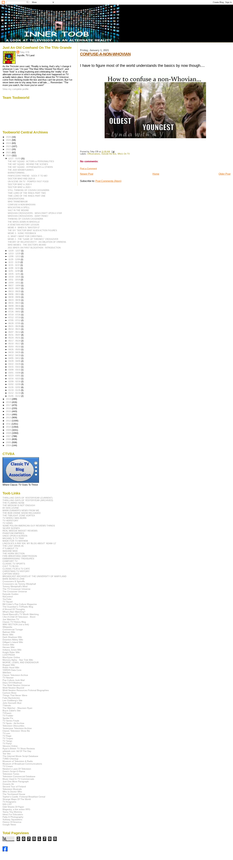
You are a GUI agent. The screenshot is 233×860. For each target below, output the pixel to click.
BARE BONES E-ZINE (14, 579)
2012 (9, 420)
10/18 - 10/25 (14, 277)
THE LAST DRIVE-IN (13, 546)
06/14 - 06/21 (14, 329)
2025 (9, 140)
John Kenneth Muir (12, 703)
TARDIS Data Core (12, 670)
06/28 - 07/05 (14, 323)
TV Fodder (8, 715)
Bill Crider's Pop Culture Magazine (20, 604)
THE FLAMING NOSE (13, 503)
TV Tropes (8, 738)
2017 (9, 405)
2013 (9, 417)
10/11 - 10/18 (14, 279)
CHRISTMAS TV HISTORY (16, 571)
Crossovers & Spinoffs (14, 581)
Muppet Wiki (9, 665)
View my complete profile (16, 89)
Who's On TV (124, 154)
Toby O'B (24, 52)
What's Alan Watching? (14, 611)
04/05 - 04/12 (14, 358)
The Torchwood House (14, 794)
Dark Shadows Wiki (12, 637)
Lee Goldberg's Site (12, 700)
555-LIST (7, 804)
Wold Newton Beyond (13, 687)
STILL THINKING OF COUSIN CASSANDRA (28, 190)
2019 (9, 399)
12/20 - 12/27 (14, 251)
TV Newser (8, 677)
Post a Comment (88, 168)
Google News (9, 824)
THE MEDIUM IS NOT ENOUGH (19, 505)
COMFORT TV (10, 561)
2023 (9, 146)
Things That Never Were (15, 695)
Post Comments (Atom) (108, 181)
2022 (9, 149)
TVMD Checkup (10, 758)
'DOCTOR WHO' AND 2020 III (21, 178)
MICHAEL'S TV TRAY (13, 538)
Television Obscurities (13, 725)
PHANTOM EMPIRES (13, 533)
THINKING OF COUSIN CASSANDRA (25, 219)
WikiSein (7, 672)
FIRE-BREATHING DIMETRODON (20, 556)
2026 (9, 137)
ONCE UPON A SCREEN (15, 535)
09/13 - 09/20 (14, 291)
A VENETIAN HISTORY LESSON (23, 225)
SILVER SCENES (11, 528)
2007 (9, 436)
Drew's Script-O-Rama (14, 771)
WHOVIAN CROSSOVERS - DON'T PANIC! (28, 216)
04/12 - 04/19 (14, 355)
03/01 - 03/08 (14, 373)
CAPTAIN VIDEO (11, 573)
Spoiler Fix (8, 718)
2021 (9, 152)
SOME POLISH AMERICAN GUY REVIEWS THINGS (29, 525)
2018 (9, 402)
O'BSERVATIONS (16, 199)
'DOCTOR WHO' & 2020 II (20, 184)
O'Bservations (93, 154)
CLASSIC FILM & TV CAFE (16, 568)
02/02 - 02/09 (14, 384)
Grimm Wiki (8, 644)
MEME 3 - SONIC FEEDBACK (22, 233)
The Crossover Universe (15, 591)
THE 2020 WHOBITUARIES (21, 170)
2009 (9, 430)
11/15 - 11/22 (14, 265)
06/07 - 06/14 (14, 332)
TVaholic (7, 705)
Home (155, 174)
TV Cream (8, 766)
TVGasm (7, 713)
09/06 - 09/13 (14, 294)
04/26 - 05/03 (14, 349)
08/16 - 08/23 (14, 303)
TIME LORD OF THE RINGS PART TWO (27, 193)
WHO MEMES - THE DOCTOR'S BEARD (27, 245)
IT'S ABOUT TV (10, 548)
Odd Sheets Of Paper (13, 807)
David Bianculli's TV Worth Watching (21, 614)
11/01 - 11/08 (14, 271)
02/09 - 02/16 (14, 381)
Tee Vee (7, 753)
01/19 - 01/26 (14, 390)
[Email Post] (112, 152)
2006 (9, 439)
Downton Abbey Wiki (13, 639)
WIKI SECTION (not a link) (16, 624)
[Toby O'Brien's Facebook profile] (5, 850)
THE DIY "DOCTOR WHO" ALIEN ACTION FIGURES (32, 230)
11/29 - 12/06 (14, 259)
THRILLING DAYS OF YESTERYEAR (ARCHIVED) (28, 500)
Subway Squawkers (12, 819)
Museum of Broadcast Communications (22, 763)
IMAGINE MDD (10, 551)
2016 (9, 408)
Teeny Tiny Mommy (12, 812)
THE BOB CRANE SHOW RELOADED (22, 513)
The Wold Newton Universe (16, 685)
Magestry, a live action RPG (16, 809)
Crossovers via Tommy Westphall (19, 584)
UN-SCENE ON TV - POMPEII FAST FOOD (28, 181)
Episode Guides (10, 594)
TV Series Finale (11, 720)
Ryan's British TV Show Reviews (19, 748)
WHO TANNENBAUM (18, 201)
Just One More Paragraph (16, 781)
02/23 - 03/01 (14, 375)
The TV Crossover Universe (16, 589)
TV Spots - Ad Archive (13, 723)
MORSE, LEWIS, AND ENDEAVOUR (21, 662)
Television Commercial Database (19, 776)
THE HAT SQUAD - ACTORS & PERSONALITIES (31, 161)
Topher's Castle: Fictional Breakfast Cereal (24, 796)
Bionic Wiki (8, 634)
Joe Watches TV (11, 619)
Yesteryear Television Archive (17, 728)
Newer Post (86, 174)
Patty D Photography (13, 817)
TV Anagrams (9, 801)
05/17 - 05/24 (14, 341)
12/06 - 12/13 (14, 256)
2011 (8, 424)
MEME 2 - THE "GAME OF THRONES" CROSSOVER (33, 239)
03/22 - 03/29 (14, 364)
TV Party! (7, 743)
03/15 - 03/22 (14, 367)
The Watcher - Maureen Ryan (17, 708)
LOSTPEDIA (9, 655)
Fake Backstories (11, 698)
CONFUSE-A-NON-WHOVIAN (105, 54)
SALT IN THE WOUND (18, 210)
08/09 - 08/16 (14, 306)
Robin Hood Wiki (11, 667)
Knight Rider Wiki (11, 652)
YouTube (7, 599)
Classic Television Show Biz (16, 731)
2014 (9, 414)
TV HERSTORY (10, 520)
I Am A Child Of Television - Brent (19, 617)
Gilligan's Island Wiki (13, 642)
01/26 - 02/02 (14, 387)
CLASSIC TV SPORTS (14, 563)
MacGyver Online (11, 657)
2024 (9, 143)
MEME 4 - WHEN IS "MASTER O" (24, 227)
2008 (9, 433)
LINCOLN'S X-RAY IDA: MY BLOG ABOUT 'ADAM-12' (29, 543)
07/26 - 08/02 (14, 311)
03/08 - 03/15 (14, 370)
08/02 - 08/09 (14, 309)
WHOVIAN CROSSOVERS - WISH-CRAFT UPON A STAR (35, 213)
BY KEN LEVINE (11, 508)
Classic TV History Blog (14, 622)
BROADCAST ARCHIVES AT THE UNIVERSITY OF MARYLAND (34, 576)
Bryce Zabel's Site (12, 710)
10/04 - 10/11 (14, 282)
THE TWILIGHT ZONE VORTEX (19, 515)
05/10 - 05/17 (14, 343)
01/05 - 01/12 (14, 396)
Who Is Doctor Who (12, 791)
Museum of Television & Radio (18, 761)
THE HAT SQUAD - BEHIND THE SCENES (28, 164)
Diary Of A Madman (12, 682)
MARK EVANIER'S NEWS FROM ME (21, 510)
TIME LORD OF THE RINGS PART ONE (26, 196)
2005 (9, 442)
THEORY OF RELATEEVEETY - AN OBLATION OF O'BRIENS (37, 242)
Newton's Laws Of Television (17, 769)
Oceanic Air (8, 784)
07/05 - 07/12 (14, 320)
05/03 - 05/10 (14, 346)
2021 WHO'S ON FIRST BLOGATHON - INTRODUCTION (34, 248)
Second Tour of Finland (14, 786)
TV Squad (8, 601)
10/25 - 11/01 (14, 274)
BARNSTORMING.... (17, 173)
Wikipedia (7, 627)
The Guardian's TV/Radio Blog (18, 606)
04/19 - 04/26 (14, 352)
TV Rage (7, 736)
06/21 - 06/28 (14, 326)
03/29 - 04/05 (14, 361)
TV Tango (7, 741)
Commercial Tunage (13, 629)
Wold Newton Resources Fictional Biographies (26, 690)
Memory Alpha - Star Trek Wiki (18, 660)
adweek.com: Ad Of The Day (17, 751)
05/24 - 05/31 (14, 338)
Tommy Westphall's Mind (15, 586)
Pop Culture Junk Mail (14, 680)
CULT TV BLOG (11, 566)
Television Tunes (11, 774)
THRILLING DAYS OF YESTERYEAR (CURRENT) (28, 497)
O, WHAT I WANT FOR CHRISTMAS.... (26, 236)
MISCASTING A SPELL (19, 207)
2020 (9, 155)
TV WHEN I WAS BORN (14, 518)
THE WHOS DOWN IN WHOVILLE (24, 222)
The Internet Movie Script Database (20, 756)
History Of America (12, 822)
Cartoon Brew (9, 693)
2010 (9, 427)
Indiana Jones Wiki (12, 649)
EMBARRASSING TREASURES (18, 558)
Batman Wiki (9, 632)
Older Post (224, 174)
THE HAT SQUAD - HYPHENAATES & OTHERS (30, 167)
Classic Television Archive (15, 675)
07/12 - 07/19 (14, 317)
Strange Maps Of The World (17, 799)
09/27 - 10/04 (14, 285)
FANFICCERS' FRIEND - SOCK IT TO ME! (28, 176)
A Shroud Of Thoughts (14, 609)
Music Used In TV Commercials (18, 779)
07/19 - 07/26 (14, 314)
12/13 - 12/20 (14, 253)
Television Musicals (12, 789)
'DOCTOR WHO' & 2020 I (19, 187)
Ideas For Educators (13, 814)
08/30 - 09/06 (14, 297)
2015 (9, 411)
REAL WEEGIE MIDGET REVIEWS (20, 530)
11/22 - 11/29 (14, 262)
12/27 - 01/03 (14, 158)
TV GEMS (8, 523)
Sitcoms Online (10, 746)
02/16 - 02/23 (14, 378)
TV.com (6, 733)
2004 (9, 445)
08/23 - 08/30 (14, 300)
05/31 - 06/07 (14, 335)
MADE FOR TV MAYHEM (15, 541)
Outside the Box (108, 154)
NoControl (8, 596)
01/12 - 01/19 (14, 393)
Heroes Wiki (9, 647)
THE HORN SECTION (14, 553)
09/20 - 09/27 (14, 288)
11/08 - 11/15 (14, 268)
